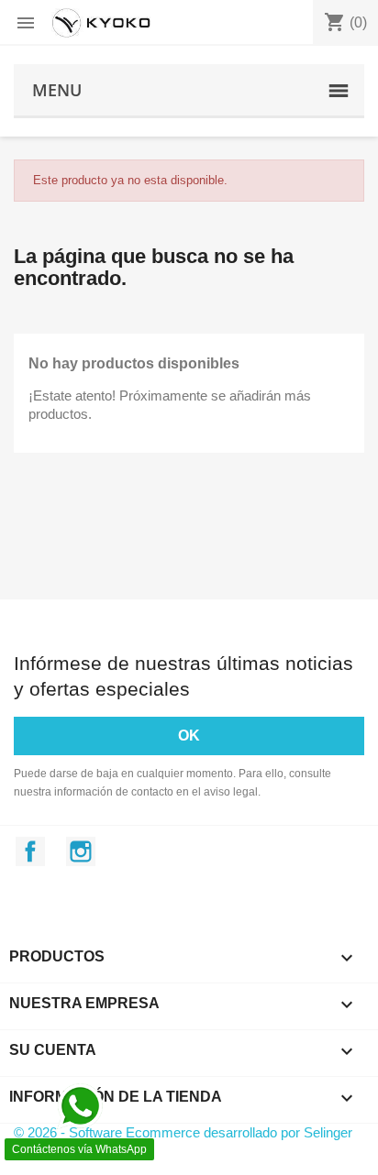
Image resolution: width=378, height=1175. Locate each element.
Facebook (30, 851)
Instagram (80, 851)
